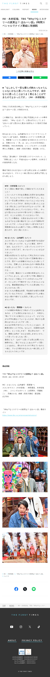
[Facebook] (9, 77)
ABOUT (12, 640)
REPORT (25, 9)
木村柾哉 (10, 34)
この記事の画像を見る (25, 71)
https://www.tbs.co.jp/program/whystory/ (19, 415)
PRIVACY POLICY (32, 640)
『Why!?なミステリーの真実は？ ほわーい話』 (30, 34)
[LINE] (40, 77)
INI (5, 34)
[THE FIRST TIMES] (15, 3)
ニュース (6, 576)
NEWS (34, 9)
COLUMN (16, 9)
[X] (25, 77)
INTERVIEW (44, 9)
